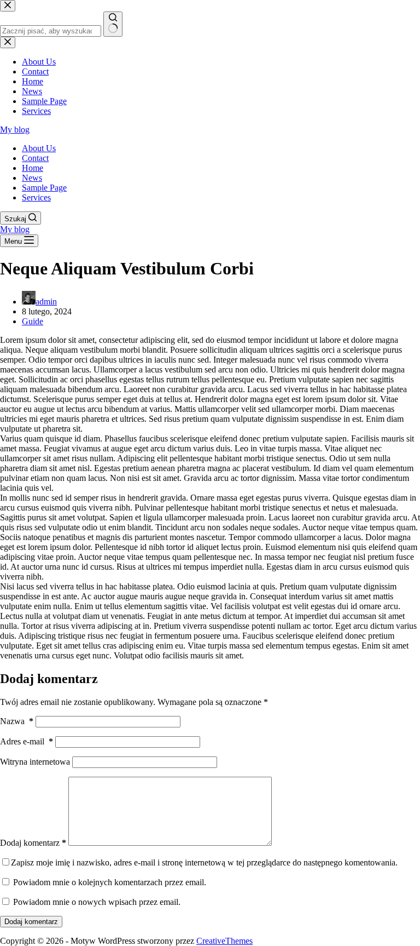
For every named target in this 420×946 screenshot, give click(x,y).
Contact (35, 158)
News (32, 177)
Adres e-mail (26, 741)
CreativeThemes (224, 940)
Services (36, 197)
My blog (15, 129)
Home (32, 168)
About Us (39, 148)
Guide (32, 321)
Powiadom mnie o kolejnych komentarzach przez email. (109, 882)
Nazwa (16, 721)
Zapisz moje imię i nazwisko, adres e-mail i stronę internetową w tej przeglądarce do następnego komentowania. (204, 862)
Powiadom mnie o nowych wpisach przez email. (96, 902)
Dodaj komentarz (33, 842)
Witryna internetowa (35, 761)
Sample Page (44, 187)
